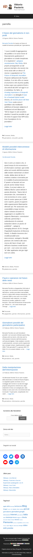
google (22, 512)
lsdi (13, 358)
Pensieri (16, 266)
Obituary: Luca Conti (9, 485)
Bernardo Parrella (7, 43)
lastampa (9, 517)
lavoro (15, 517)
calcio (9, 509)
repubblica (19, 522)
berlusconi (18, 506)
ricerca (24, 522)
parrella (20, 138)
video (25, 525)
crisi (11, 509)
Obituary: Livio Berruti (9, 478)
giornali (14, 314)
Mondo (17, 519)
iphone (21, 514)
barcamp (12, 506)
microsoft (5, 519)
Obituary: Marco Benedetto (11, 487)
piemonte (15, 522)
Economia (7, 135)
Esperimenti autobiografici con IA (13, 483)
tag (10, 525)
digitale (14, 509)
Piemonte (8, 522)
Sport (8, 525)
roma (27, 522)
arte (8, 506)
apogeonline (7, 314)
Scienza (4, 525)
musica (21, 519)
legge (18, 517)
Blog (24, 506)
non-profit (15, 138)
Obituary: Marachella (9, 490)
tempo (21, 525)
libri (21, 517)
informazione (21, 314)
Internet (6, 266)
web (5, 528)
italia (25, 514)
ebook (18, 509)
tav (12, 525)
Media (13, 135)
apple (4, 506)
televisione (16, 525)
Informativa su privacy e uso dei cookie (12, 552)
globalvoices (8, 269)
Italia (4, 517)
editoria (21, 509)
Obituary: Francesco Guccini (11, 480)
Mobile (12, 519)
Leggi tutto (8, 126)
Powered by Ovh (27, 549)
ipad (18, 514)
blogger (5, 509)
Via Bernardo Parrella (8, 157)
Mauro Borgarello (16, 549)
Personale (7, 311)
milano (9, 519)
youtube (10, 528)
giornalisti (15, 512)
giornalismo (7, 138)
